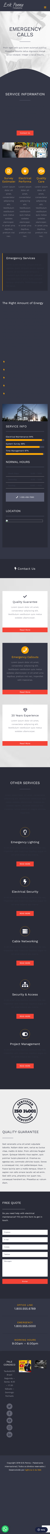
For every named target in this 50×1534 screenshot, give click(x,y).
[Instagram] (9, 1427)
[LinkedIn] (9, 1435)
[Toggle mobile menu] (45, 7)
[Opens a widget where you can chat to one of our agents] (41, 1530)
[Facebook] (9, 1413)
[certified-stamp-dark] (25, 1100)
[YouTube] (9, 1420)
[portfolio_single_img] (25, 406)
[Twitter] (9, 1406)
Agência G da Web (33, 1470)
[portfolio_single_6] (25, 144)
